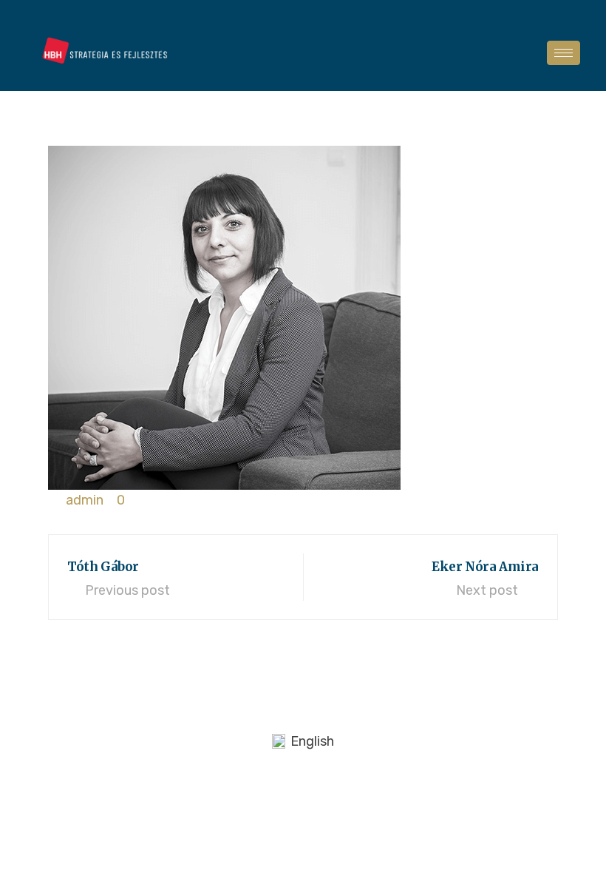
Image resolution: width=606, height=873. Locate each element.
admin (84, 500)
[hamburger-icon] (563, 53)
